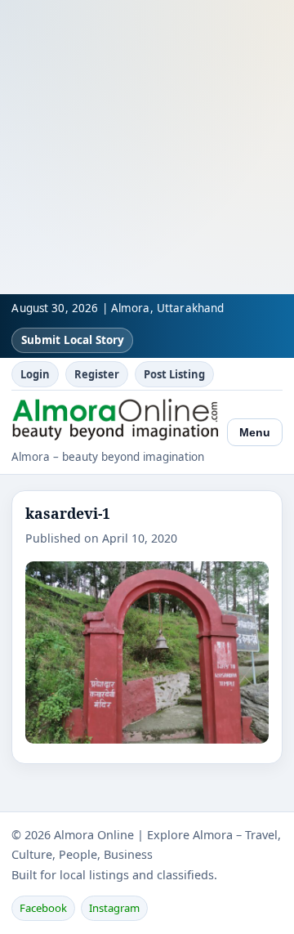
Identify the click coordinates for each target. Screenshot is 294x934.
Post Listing (174, 374)
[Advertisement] (147, 147)
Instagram (114, 907)
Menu (254, 432)
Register (96, 374)
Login (35, 374)
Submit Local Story (72, 340)
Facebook (43, 907)
